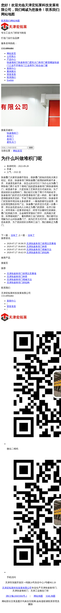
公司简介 (11, 56)
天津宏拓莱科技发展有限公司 (17, 588)
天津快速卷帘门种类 (36, 246)
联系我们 (5, 20)
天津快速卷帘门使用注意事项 (41, 243)
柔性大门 (34, 62)
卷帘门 (42, 62)
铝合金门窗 (42, 65)
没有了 (14, 235)
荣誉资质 (11, 74)
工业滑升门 (30, 65)
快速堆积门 (12, 62)
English (10, 80)
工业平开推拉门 (17, 65)
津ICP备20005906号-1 (16, 596)
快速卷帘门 (24, 62)
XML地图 (50, 596)
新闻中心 (11, 68)
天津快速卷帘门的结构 (37, 252)
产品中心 (11, 59)
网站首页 (11, 53)
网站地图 (15, 20)
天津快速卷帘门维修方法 (38, 249)
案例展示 (11, 71)
